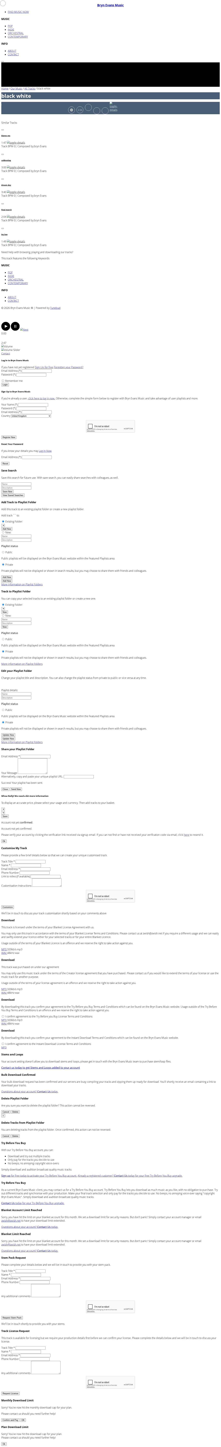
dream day (6, 185)
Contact (5, 353)
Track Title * (8, 861)
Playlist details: (9, 690)
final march (6, 210)
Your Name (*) (9, 404)
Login (5, 384)
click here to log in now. (41, 398)
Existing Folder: (14, 521)
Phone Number (10, 872)
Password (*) (8, 374)
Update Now (8, 735)
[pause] (15, 329)
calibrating (6, 160)
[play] (5, 329)
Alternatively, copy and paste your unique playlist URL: (32, 776)
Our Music (16, 88)
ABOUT (12, 51)
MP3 (4, 949)
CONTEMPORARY (18, 37)
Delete (15, 1112)
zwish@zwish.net (11, 1220)
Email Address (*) (11, 371)
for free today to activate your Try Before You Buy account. (39, 1175)
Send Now (16, 789)
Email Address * (10, 756)
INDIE (11, 29)
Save (5, 816)
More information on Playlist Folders (22, 584)
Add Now (7, 529)
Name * (5, 865)
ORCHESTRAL (16, 33)
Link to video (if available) (15, 876)
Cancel (6, 1112)
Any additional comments (15, 1296)
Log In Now (45, 451)
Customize (8, 907)
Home (4, 88)
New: (8, 532)
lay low (4, 234)
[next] (24, 329)
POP (10, 26)
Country (5, 416)
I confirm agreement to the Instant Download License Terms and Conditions (48, 1044)
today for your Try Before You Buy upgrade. (32, 1203)
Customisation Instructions (16, 885)
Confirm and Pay (10, 1420)
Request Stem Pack (12, 1318)
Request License (10, 1393)
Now (5, 612)
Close (5, 789)
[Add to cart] (105, 110)
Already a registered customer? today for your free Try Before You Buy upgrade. (130, 1175)
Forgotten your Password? (68, 367)
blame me (5, 136)
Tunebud (55, 308)
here (186, 835)
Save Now (7, 491)
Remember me (14, 381)
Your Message (9, 773)
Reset (5, 463)
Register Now (9, 437)
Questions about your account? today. (29, 1091)
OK (23, 1420)
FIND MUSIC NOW (18, 12)
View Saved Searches (13, 495)
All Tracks (29, 88)
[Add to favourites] (96, 110)
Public (8, 552)
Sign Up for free (44, 367)
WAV (4, 953)
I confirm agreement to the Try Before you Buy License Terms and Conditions (48, 1016)
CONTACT (13, 54)
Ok (4, 841)
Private (9, 564)
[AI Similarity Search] (71, 110)
